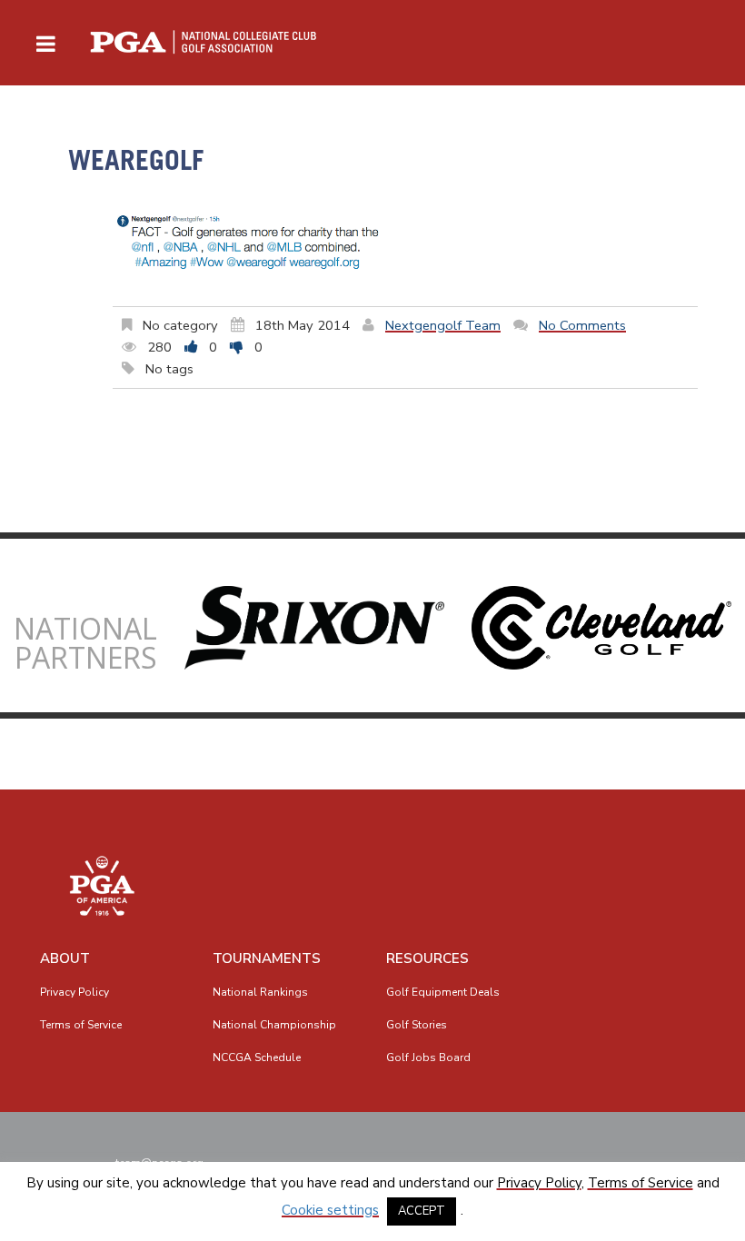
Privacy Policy (74, 992)
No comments (582, 325)
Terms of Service (81, 1025)
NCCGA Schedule (257, 1057)
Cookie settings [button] (330, 1210)
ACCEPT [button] (421, 1211)
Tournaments (267, 958)
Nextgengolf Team (443, 325)
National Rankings (260, 992)
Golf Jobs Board (428, 1057)
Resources (427, 958)
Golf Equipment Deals (443, 992)
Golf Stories (416, 1025)
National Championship (274, 1025)
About (65, 958)
